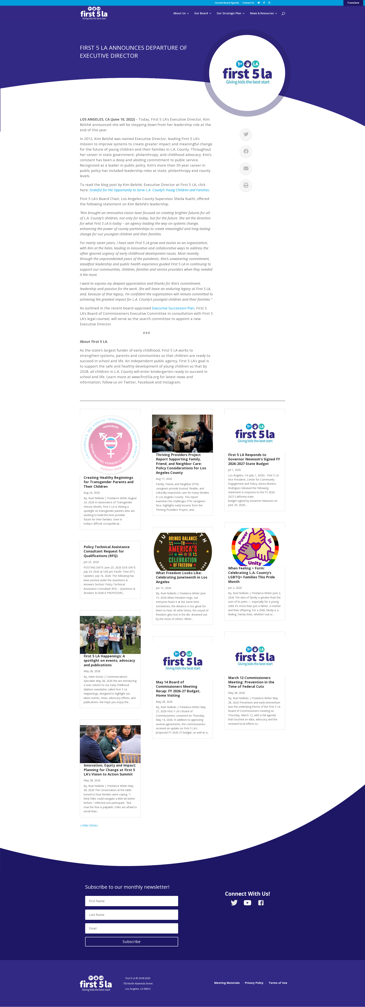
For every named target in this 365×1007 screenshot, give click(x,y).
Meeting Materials (227, 983)
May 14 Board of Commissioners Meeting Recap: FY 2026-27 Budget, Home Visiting (178, 689)
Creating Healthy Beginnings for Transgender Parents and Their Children (108, 482)
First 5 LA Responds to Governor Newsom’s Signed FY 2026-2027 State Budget (254, 459)
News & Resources (262, 13)
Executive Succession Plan (173, 308)
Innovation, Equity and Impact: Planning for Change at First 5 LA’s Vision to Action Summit (110, 769)
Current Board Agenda (227, 3)
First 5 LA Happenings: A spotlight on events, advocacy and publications (109, 660)
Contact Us (248, 3)
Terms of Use (278, 983)
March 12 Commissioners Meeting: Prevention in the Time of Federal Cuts (251, 682)
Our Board (201, 13)
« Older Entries (89, 825)
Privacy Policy (254, 983)
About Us (179, 13)
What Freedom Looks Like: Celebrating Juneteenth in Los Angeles (181, 577)
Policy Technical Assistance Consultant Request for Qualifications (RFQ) (107, 551)
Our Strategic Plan (229, 13)
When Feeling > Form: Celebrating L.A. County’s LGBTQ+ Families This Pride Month (251, 575)
